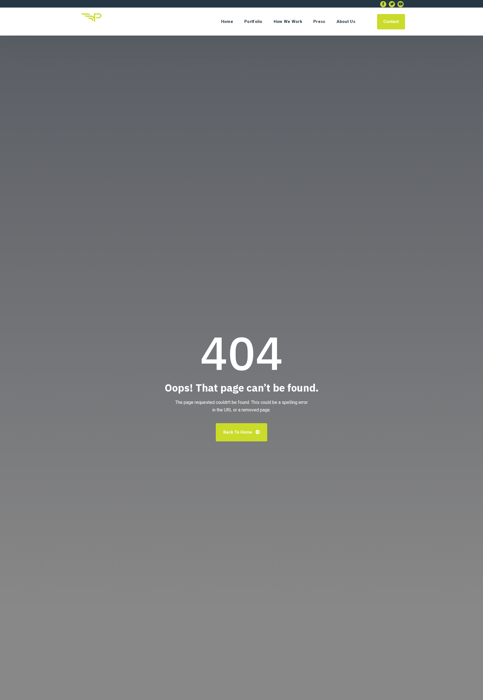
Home (227, 21)
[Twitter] (392, 4)
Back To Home (238, 432)
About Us (346, 21)
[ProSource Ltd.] (93, 21)
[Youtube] (400, 4)
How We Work (288, 21)
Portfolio (253, 21)
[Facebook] (383, 4)
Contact (391, 21)
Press (319, 21)
